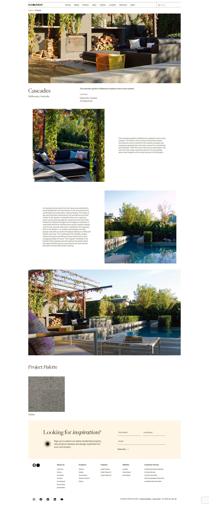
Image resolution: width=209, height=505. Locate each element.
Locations (112, 5)
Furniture (85, 5)
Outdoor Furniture (84, 478)
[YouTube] (62, 499)
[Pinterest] (48, 499)
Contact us (60, 469)
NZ (172, 499)
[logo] (35, 5)
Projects (103, 5)
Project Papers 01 (106, 472)
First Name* (123, 432)
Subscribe (122, 449)
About (94, 5)
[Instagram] (34, 499)
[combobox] (169, 4)
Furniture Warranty (149, 472)
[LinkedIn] (55, 499)
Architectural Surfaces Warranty (153, 469)
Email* (121, 441)
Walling (76, 5)
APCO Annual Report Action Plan (154, 478)
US (175, 499)
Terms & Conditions (145, 499)
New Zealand (126, 475)
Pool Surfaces (83, 475)
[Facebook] (41, 499)
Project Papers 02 (106, 475)
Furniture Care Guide (150, 475)
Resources (123, 5)
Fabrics (81, 481)
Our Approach (61, 481)
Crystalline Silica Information (152, 481)
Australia (125, 469)
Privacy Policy (157, 499)
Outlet (132, 5)
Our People (60, 475)
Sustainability (61, 487)
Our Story (60, 478)
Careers (59, 472)
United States (127, 472)
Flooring (68, 5)
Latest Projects (105, 469)
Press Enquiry (61, 484)
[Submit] (159, 5)
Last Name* (148, 432)
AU (170, 499)
